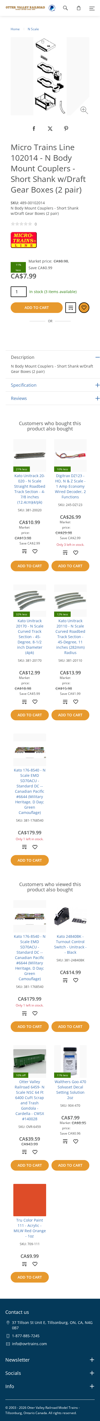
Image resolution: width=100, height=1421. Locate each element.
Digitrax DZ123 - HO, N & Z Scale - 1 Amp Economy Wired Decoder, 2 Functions (70, 486)
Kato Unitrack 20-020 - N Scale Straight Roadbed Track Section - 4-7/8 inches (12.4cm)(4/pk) (29, 489)
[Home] (22, 8)
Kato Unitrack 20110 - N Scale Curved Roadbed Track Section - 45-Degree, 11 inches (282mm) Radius (70, 636)
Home (15, 29)
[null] (34, 128)
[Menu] (92, 8)
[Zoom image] (85, 111)
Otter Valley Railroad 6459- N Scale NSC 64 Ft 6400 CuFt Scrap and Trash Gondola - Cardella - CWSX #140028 (30, 1100)
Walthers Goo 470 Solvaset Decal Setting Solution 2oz (70, 1089)
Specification (24, 385)
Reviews (19, 398)
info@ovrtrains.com (29, 1343)
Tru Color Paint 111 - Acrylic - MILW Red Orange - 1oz (30, 1228)
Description (22, 357)
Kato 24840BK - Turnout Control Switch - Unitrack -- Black (70, 944)
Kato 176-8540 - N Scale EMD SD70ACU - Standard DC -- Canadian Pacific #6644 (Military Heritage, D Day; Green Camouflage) (30, 791)
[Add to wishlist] (35, 551)
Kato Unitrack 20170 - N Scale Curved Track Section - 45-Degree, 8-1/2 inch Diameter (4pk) (29, 636)
